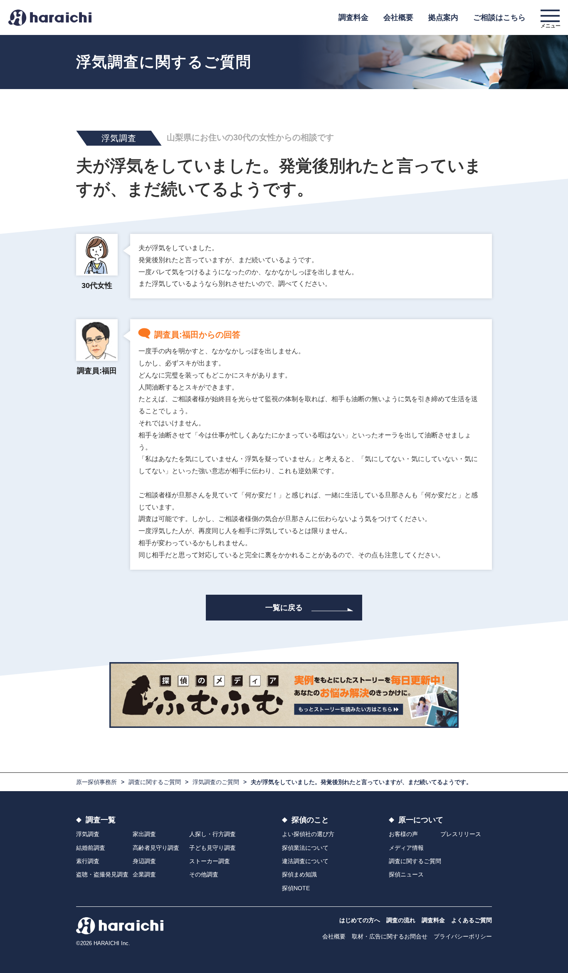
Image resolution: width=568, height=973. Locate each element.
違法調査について (305, 861)
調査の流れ (400, 920)
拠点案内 (443, 17)
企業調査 (144, 874)
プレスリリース (460, 834)
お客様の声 (403, 834)
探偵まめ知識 (299, 874)
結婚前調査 (90, 847)
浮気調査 (87, 834)
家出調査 (144, 834)
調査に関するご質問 (154, 782)
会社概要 (398, 17)
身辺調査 (144, 861)
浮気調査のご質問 (216, 782)
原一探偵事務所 (96, 782)
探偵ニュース (406, 874)
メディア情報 (406, 847)
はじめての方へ (359, 920)
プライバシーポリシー (463, 936)
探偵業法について (305, 847)
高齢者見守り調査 (156, 847)
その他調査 (203, 874)
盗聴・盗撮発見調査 (102, 874)
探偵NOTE (296, 888)
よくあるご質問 (471, 920)
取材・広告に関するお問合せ (389, 936)
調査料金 (353, 17)
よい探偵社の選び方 (308, 834)
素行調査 (87, 861)
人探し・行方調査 (212, 834)
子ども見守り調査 (212, 847)
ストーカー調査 (209, 861)
